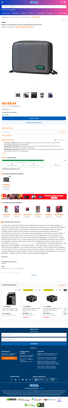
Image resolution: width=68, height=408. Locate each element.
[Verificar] (11, 399)
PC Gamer (31, 13)
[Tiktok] (30, 379)
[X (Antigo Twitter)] (19, 379)
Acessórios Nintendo (25, 17)
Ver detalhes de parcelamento (9, 112)
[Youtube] (22, 379)
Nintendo (17, 17)
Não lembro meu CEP (7, 135)
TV (55, 13)
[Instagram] (15, 379)
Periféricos (50, 13)
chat (30, 359)
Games (11, 17)
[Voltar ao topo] (34, 385)
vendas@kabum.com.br (26, 361)
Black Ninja (15, 13)
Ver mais (4, 153)
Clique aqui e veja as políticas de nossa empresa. (50, 394)
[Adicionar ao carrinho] (19, 290)
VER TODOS (62, 285)
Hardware (23, 13)
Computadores (40, 13)
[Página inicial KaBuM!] (34, 2)
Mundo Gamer (6, 13)
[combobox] (34, 6)
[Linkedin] (26, 379)
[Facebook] (11, 379)
